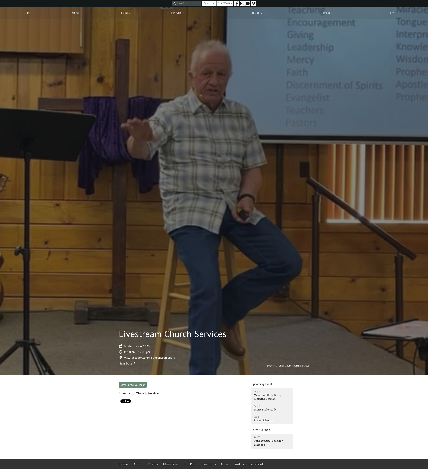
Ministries (177, 13)
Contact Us (209, 3)
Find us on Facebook (248, 464)
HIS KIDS (257, 13)
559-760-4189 (225, 3)
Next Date (126, 363)
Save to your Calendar (133, 384)
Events (125, 13)
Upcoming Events (262, 384)
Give (392, 13)
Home (27, 13)
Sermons (326, 13)
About (76, 13)
